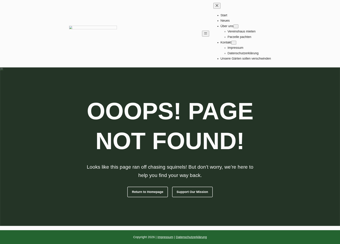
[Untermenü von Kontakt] (233, 43)
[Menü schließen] (216, 6)
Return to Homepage (147, 192)
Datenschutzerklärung (191, 237)
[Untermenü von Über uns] (235, 26)
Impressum (165, 237)
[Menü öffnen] (205, 34)
